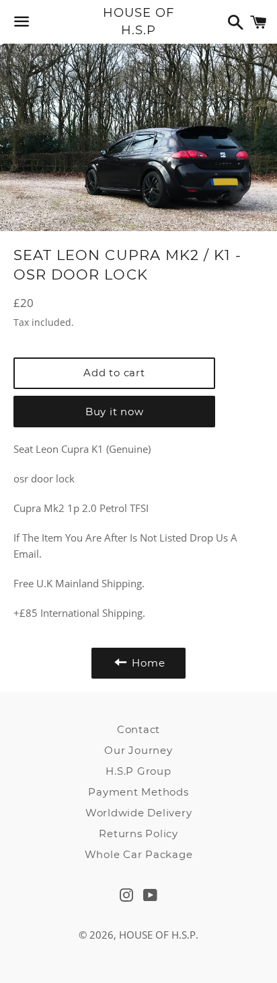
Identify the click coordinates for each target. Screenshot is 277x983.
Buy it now (114, 411)
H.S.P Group (138, 771)
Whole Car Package (139, 854)
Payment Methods (138, 791)
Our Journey (138, 750)
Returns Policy (138, 833)
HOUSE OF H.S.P (138, 21)
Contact (138, 729)
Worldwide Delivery (138, 812)
